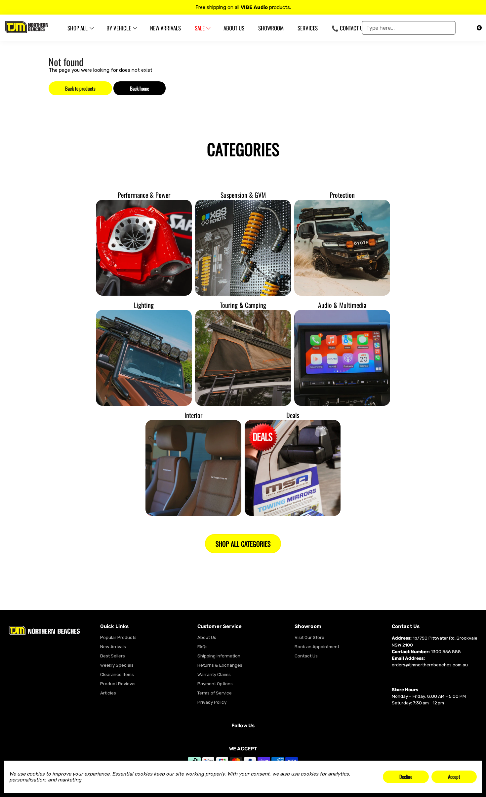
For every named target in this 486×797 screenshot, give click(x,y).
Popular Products (118, 637)
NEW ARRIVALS (165, 28)
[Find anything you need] (448, 27)
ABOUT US (233, 28)
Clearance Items (117, 674)
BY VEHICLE (118, 28)
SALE (200, 28)
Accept (454, 776)
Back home (139, 88)
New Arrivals (113, 646)
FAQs (202, 646)
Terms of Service (214, 692)
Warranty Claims (214, 674)
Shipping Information (218, 655)
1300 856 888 (446, 651)
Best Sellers (112, 655)
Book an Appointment (317, 646)
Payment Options (215, 683)
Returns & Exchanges (219, 665)
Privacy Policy (211, 702)
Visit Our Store (309, 637)
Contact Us (306, 655)
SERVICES (308, 28)
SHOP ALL (77, 28)
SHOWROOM (271, 28)
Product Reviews (118, 683)
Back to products (80, 88)
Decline (405, 776)
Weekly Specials (117, 665)
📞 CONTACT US (349, 28)
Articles (108, 692)
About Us (206, 637)
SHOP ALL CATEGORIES (243, 544)
